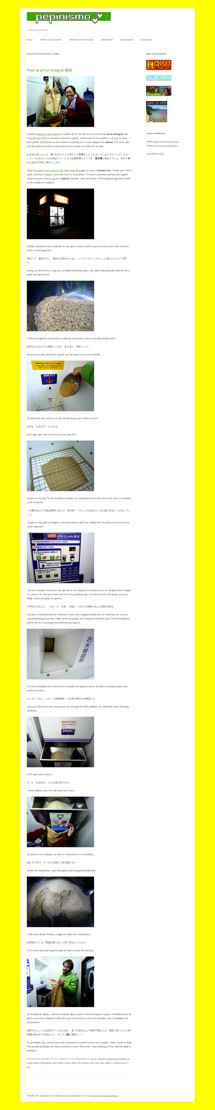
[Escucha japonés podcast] (158, 95)
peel (55, 1062)
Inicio (30, 39)
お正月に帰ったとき (37, 154)
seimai (85, 1062)
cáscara (102, 1058)
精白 (102, 1062)
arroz (94, 1058)
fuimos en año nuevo (47, 134)
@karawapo (127, 39)
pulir (74, 1062)
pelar (60, 1062)
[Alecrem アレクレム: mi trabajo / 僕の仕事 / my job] (158, 79)
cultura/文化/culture (117, 1058)
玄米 (97, 1062)
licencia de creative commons (104, 1095)
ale (28, 1066)
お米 (92, 1062)
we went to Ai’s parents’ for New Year (54, 170)
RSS (162, 153)
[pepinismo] (69, 20)
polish (67, 1062)
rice (79, 1062)
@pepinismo (107, 39)
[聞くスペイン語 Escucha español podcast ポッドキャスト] (158, 69)
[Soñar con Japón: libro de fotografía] (156, 121)
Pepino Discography (51, 39)
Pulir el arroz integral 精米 (49, 70)
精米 (108, 1062)
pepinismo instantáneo (81, 39)
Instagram (146, 39)
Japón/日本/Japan (43, 1062)
